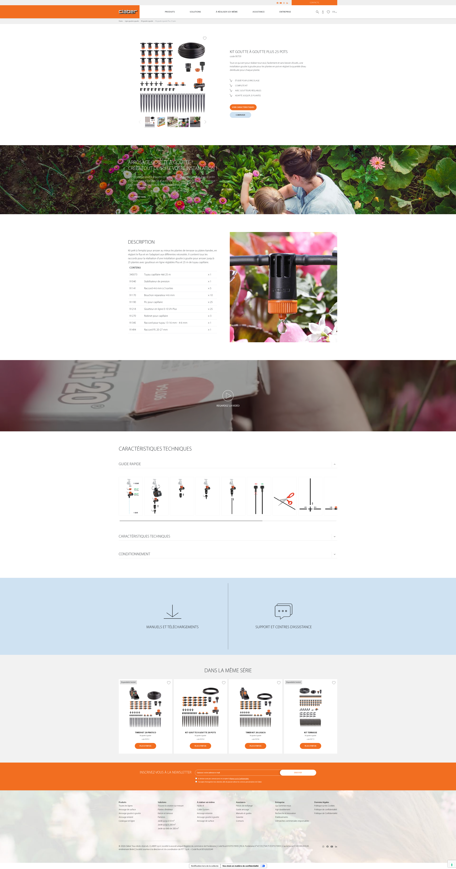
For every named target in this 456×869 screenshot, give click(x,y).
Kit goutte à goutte (147, 21)
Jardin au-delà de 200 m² (168, 828)
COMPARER (240, 115)
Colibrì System (203, 809)
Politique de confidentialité (325, 809)
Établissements (281, 817)
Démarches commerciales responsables (292, 821)
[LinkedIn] (287, 3)
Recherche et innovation (285, 813)
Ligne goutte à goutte (132, 21)
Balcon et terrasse (165, 813)
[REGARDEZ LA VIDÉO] (228, 395)
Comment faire (139, 197)
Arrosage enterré (126, 817)
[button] (205, 122)
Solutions (195, 12)
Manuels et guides (244, 813)
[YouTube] (281, 3)
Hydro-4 (200, 805)
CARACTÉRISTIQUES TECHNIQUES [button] (144, 536)
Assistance (259, 12)
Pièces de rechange (244, 805)
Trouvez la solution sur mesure (170, 805)
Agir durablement (282, 809)
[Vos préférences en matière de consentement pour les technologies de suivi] (452, 865)
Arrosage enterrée (204, 813)
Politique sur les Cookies (324, 805)
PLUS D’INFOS (145, 746)
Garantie (239, 817)
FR (333, 12)
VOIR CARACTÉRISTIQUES (243, 107)
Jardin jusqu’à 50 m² (166, 821)
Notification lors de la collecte (204, 866)
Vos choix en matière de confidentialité (240, 866)
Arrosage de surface (127, 809)
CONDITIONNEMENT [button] (134, 554)
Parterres (161, 817)
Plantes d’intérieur (165, 809)
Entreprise (285, 12)
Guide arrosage (242, 809)
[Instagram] (284, 3)
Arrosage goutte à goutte (130, 813)
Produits (170, 12)
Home (121, 21)
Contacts (314, 3)
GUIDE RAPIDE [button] (130, 464)
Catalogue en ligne (127, 821)
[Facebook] (277, 3)
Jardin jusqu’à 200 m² (167, 825)
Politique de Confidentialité (325, 813)
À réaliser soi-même (227, 12)
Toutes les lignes (126, 805)
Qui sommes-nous (283, 805)
